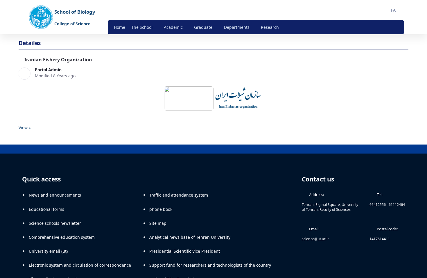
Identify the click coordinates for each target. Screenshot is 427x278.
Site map (157, 226)
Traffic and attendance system (178, 198)
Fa (393, 10)
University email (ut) (48, 254)
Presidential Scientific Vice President (184, 254)
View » (25, 130)
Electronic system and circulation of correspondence (80, 268)
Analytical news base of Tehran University (189, 240)
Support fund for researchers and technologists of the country (210, 268)
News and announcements (55, 198)
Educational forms (46, 212)
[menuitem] (119, 27)
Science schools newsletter (55, 226)
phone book (160, 212)
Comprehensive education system (62, 240)
